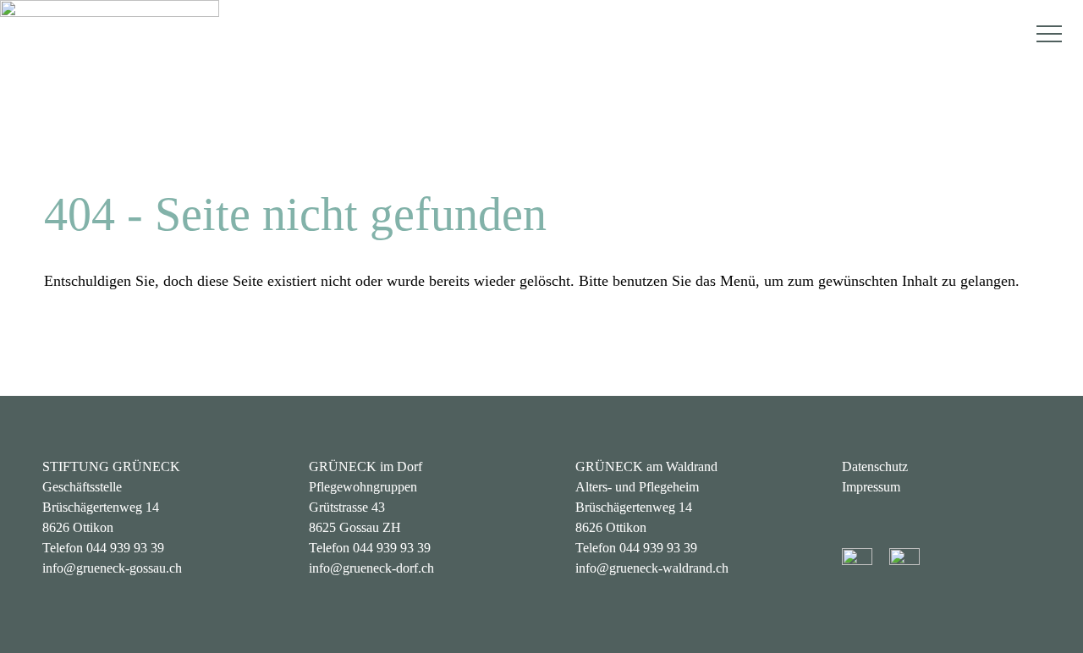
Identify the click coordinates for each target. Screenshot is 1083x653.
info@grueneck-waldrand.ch (651, 568)
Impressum (871, 487)
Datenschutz (875, 466)
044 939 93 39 (125, 548)
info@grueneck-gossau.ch (112, 568)
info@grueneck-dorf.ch (371, 568)
